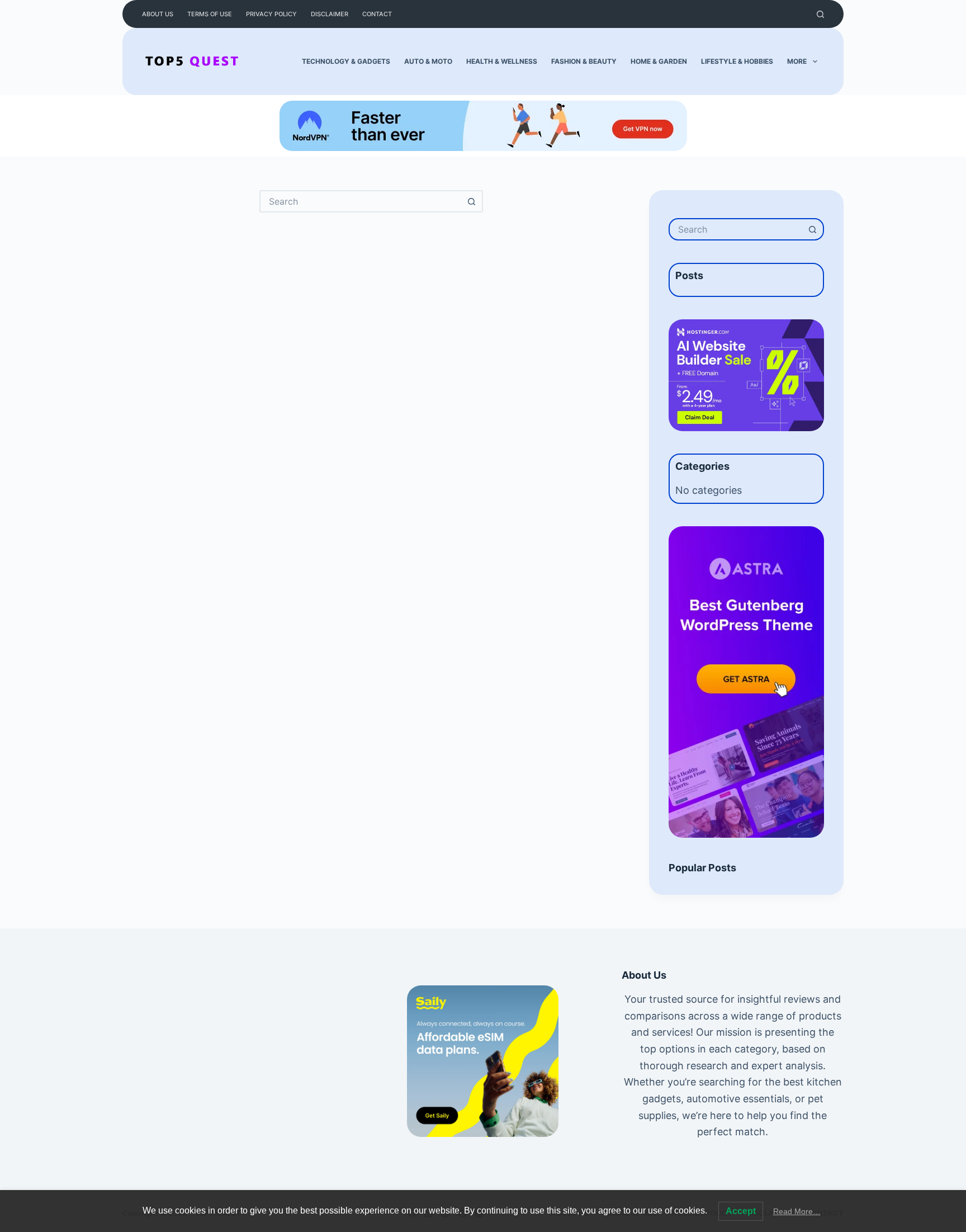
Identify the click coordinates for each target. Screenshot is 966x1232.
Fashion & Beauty (584, 61)
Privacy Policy (271, 14)
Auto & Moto (428, 61)
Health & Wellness (501, 61)
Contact (377, 14)
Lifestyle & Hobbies (737, 61)
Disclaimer (329, 14)
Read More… (797, 1211)
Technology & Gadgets (346, 61)
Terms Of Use (209, 14)
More (797, 61)
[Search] (820, 14)
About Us (157, 14)
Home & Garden (659, 61)
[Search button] (472, 201)
